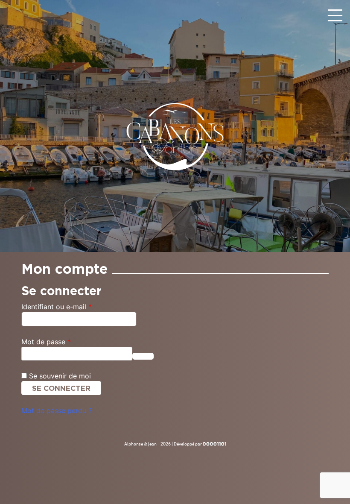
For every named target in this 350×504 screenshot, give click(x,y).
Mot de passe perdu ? (56, 410)
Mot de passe (63, 341)
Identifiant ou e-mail (74, 306)
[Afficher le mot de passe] (143, 356)
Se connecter (61, 388)
